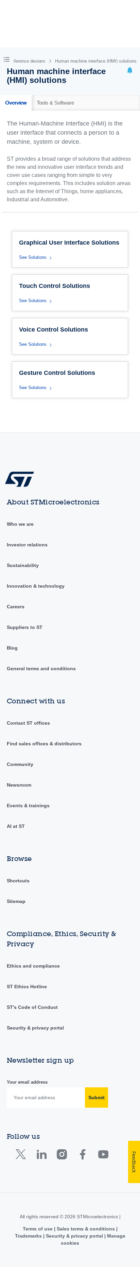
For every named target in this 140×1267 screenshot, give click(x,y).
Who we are (20, 524)
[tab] (16, 103)
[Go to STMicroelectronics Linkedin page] (41, 1155)
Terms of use (38, 1228)
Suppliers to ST (24, 627)
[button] (8, 59)
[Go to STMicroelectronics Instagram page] (61, 1155)
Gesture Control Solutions (57, 372)
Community (20, 764)
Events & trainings (28, 805)
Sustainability (23, 565)
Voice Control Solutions (53, 329)
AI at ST (16, 826)
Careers (15, 606)
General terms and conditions (41, 668)
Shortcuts (18, 880)
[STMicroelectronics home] (22, 479)
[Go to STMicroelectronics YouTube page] (103, 1155)
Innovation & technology (36, 586)
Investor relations (27, 544)
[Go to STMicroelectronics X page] (22, 1155)
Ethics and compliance (33, 966)
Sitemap (16, 901)
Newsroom (19, 785)
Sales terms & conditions (85, 1228)
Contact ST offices (28, 723)
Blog (12, 648)
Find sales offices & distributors (44, 743)
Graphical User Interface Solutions (69, 242)
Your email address (27, 1082)
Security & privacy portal (35, 1028)
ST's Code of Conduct (32, 1007)
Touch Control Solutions (54, 285)
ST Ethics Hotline (27, 986)
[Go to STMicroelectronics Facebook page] (82, 1155)
